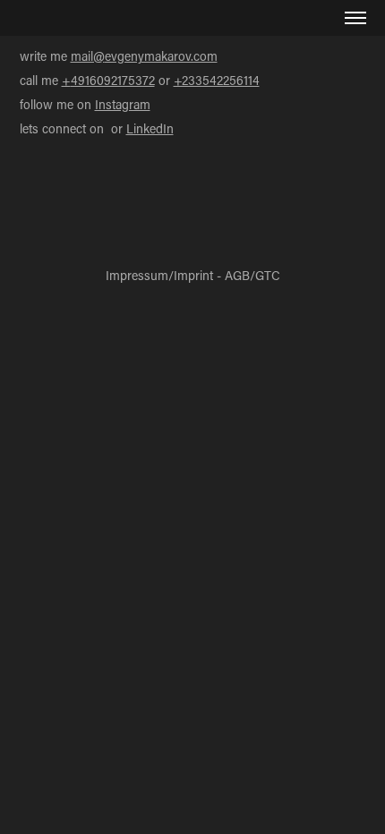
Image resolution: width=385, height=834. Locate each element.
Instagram (122, 104)
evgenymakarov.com (161, 55)
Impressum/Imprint (159, 275)
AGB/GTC (252, 275)
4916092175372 (113, 80)
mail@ (88, 55)
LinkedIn (150, 128)
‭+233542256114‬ (217, 80)
